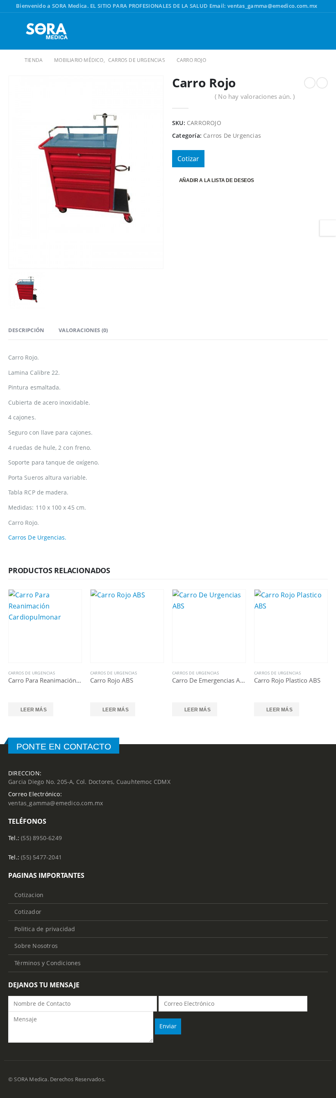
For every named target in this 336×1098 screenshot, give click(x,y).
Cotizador (27, 912)
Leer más (33, 710)
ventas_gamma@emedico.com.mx (55, 803)
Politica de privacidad (44, 929)
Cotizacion (28, 895)
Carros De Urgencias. (37, 537)
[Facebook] (322, 6)
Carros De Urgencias (232, 135)
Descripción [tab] (26, 330)
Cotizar (188, 158)
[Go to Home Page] (10, 60)
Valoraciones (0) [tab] (83, 330)
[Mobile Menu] (14, 31)
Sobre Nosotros (36, 946)
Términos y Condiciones (47, 963)
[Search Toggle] (321, 31)
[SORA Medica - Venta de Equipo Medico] (47, 31)
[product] (45, 626)
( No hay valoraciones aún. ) (255, 96)
